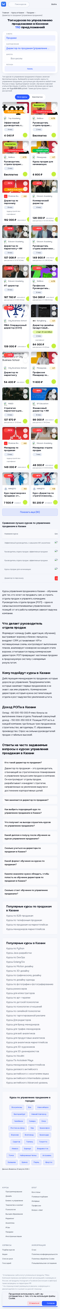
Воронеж (15, 1135)
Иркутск (48, 1162)
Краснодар (44, 1135)
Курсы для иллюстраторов (20, 993)
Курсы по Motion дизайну (19, 966)
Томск (11, 1155)
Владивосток (42, 1149)
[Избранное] (36, 4)
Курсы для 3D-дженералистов (22, 1051)
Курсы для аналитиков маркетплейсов (27, 1042)
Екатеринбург (19, 1114)
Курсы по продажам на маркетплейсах (27, 924)
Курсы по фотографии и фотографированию (29, 984)
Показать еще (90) (30, 512)
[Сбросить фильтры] (55, 34)
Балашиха (12, 1162)
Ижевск (15, 1149)
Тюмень (29, 1142)
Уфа (32, 1128)
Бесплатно (37, 97)
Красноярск (44, 1128)
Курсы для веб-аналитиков (20, 1033)
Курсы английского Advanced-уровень (27, 1082)
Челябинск (18, 1121)
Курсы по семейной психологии (23, 1011)
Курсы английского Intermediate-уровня (27, 1078)
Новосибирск (42, 1107)
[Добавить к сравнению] (25, 111)
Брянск (24, 1162)
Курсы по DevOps (15, 957)
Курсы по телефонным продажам (24, 920)
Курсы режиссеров (16, 988)
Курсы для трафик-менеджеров (23, 1029)
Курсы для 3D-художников (20, 1046)
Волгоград (29, 1135)
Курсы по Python (15, 948)
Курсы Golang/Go (15, 961)
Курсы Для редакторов (18, 1020)
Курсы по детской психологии (22, 1002)
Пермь (36, 1162)
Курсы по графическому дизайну (23, 975)
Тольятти (43, 1142)
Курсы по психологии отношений (24, 1006)
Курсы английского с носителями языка (27, 1073)
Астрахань (47, 1155)
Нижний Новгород (38, 1114)
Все (29, 1107)
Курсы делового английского (22, 1069)
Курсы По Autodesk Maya (19, 1060)
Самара (32, 1121)
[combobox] (30, 38)
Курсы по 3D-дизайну (17, 970)
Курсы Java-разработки (19, 952)
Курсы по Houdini (15, 1055)
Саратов (16, 1142)
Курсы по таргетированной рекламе (25, 1015)
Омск (43, 1121)
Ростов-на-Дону (18, 1128)
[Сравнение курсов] (41, 4)
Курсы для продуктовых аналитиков (25, 1037)
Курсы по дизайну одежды (20, 979)
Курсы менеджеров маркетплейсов (25, 929)
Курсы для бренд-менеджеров (22, 1024)
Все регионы (17, 1107)
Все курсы (22, 97)
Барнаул (27, 1149)
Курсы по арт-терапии (18, 997)
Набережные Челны (28, 1155)
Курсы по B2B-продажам (19, 915)
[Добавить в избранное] (25, 105)
